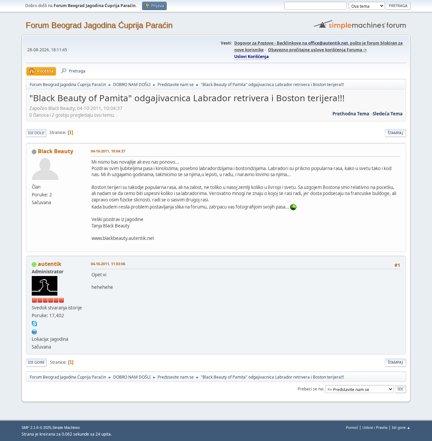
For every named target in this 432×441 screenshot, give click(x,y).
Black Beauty (55, 151)
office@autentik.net (328, 43)
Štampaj (395, 132)
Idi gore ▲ (401, 427)
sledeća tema (388, 114)
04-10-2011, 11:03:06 (108, 263)
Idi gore (36, 362)
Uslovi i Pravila (374, 427)
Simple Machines (66, 427)
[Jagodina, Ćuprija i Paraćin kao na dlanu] (34, 331)
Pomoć (352, 427)
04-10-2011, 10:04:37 (108, 151)
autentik (49, 264)
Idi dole (36, 132)
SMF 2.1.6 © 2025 (36, 427)
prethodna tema (350, 114)
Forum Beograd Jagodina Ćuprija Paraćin (99, 25)
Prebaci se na (310, 389)
